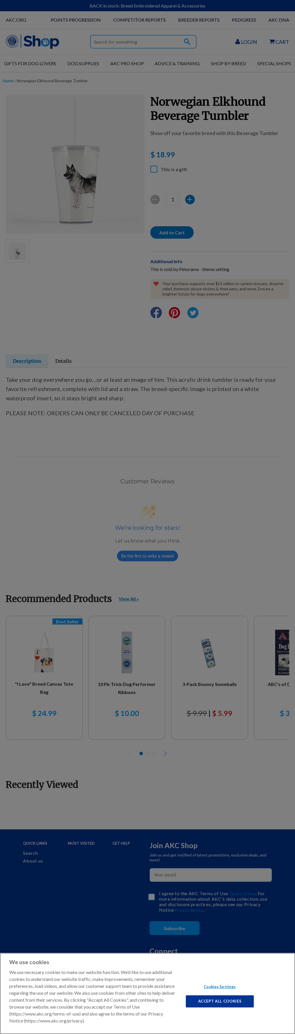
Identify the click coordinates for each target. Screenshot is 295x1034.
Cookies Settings (220, 986)
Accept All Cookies (220, 1001)
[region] (147, 993)
